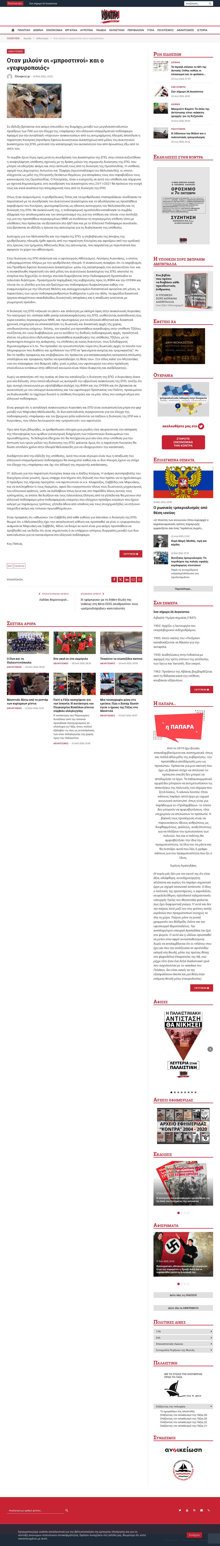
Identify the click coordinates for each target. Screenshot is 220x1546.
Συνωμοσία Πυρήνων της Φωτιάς (175, 1350)
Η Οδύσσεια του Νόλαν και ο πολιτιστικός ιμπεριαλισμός (188, 135)
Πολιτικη (24, 30)
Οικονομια (54, 30)
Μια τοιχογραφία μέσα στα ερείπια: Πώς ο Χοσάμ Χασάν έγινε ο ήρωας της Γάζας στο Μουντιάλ (119, 705)
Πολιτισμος (165, 30)
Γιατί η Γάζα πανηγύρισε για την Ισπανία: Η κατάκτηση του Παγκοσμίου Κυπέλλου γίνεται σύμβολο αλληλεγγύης (73, 718)
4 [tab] (188, 1213)
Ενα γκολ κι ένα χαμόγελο (70, 658)
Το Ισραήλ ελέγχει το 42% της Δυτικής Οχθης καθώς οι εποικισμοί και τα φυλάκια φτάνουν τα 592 (188, 70)
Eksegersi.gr (22, 76)
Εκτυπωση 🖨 (131, 553)
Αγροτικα (86, 30)
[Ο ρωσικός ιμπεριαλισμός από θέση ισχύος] (183, 482)
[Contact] (202, 1510)
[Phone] (209, 1510)
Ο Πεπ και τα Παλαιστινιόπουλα (19, 660)
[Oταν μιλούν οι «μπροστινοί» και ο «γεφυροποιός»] (34, 117)
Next (210, 1049)
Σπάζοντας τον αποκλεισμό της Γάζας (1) (183, 1425)
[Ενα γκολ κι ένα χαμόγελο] (74, 643)
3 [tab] (185, 1213)
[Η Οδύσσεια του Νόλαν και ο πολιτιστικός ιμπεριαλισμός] (160, 132)
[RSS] (194, 1510)
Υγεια (150, 30)
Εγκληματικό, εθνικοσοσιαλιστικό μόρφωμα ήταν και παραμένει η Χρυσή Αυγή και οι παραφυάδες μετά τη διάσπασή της (181, 1269)
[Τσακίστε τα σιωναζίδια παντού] (121, 643)
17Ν (158, 1331)
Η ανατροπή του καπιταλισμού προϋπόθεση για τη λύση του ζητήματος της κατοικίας (183, 1200)
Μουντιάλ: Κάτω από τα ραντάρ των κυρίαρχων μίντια (27, 701)
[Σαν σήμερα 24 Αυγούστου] (160, 90)
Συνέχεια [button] (194, 1535)
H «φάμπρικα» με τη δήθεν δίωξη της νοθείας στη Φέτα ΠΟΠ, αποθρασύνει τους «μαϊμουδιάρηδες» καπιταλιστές (109, 604)
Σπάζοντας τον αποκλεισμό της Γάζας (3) (183, 1418)
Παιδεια (101, 30)
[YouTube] (187, 1510)
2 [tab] (181, 1213)
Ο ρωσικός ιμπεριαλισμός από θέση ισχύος (180, 510)
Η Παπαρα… (164, 703)
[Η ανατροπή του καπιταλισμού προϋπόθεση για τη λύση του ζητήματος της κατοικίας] (183, 1183)
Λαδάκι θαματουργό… (54, 600)
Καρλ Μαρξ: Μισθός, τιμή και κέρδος (189, 542)
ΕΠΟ (10, 566)
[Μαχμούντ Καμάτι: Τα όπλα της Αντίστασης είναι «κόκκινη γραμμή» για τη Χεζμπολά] (160, 108)
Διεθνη (38, 30)
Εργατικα (71, 30)
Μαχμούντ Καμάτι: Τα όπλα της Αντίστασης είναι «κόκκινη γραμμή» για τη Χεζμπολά (190, 112)
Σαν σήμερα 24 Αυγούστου (43, 3)
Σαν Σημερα (178, 87)
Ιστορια (202, 30)
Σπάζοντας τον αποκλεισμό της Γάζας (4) (183, 1414)
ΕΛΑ (158, 1337)
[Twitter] (180, 1510)
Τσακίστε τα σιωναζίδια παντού (121, 658)
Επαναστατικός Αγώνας (169, 1343)
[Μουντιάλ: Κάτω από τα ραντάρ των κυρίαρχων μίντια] (28, 684)
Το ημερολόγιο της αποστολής (177, 1411)
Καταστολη (116, 30)
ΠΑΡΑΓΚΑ (19, 566)
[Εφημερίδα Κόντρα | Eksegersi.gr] (110, 16)
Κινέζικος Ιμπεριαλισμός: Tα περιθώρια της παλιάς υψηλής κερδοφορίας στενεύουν (189, 567)
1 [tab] (178, 1213)
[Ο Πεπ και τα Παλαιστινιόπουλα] (28, 643)
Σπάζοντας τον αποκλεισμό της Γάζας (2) (183, 1422)
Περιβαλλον (136, 30)
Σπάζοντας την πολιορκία (170, 1406)
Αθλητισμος (185, 30)
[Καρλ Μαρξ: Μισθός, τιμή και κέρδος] (160, 541)
